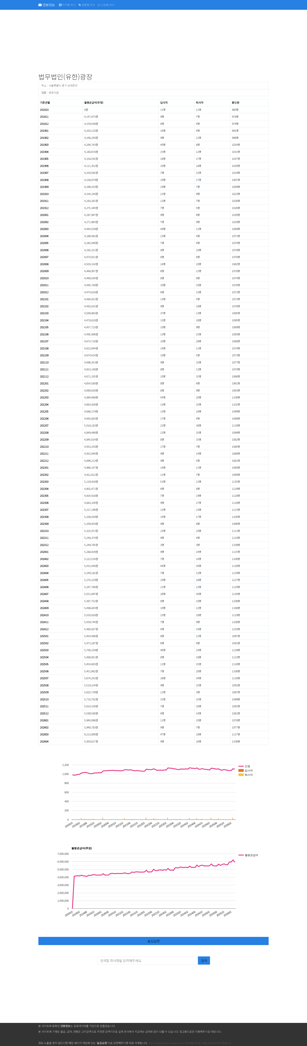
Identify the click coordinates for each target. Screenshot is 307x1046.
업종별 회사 (88, 5)
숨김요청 (153, 940)
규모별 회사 (107, 5)
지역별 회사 (69, 5)
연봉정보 (48, 4)
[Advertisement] (145, 42)
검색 (204, 960)
